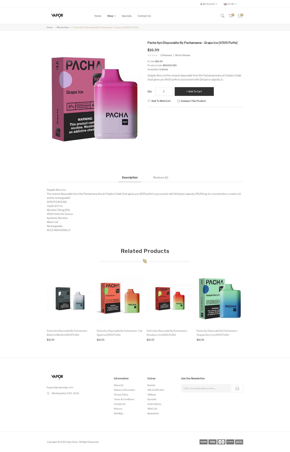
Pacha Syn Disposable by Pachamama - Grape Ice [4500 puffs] (105, 27)
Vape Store (72, 442)
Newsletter (153, 413)
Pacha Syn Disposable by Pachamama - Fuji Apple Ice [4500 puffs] (119, 332)
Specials (152, 399)
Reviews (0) (160, 177)
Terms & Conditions (124, 399)
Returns (118, 408)
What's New (63, 27)
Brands (151, 385)
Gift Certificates (156, 390)
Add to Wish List (161, 101)
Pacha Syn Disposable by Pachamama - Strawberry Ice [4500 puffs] (167, 332)
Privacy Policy (121, 394)
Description (130, 177)
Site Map (118, 413)
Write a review (182, 55)
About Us (119, 385)
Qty (150, 91)
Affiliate (152, 394)
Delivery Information (124, 390)
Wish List (152, 408)
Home (50, 27)
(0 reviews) (166, 55)
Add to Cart (195, 91)
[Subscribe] (237, 388)
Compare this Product (193, 101)
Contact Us (120, 404)
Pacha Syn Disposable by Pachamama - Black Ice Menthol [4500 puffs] (67, 332)
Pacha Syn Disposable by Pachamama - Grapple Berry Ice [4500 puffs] (217, 332)
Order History (154, 404)
